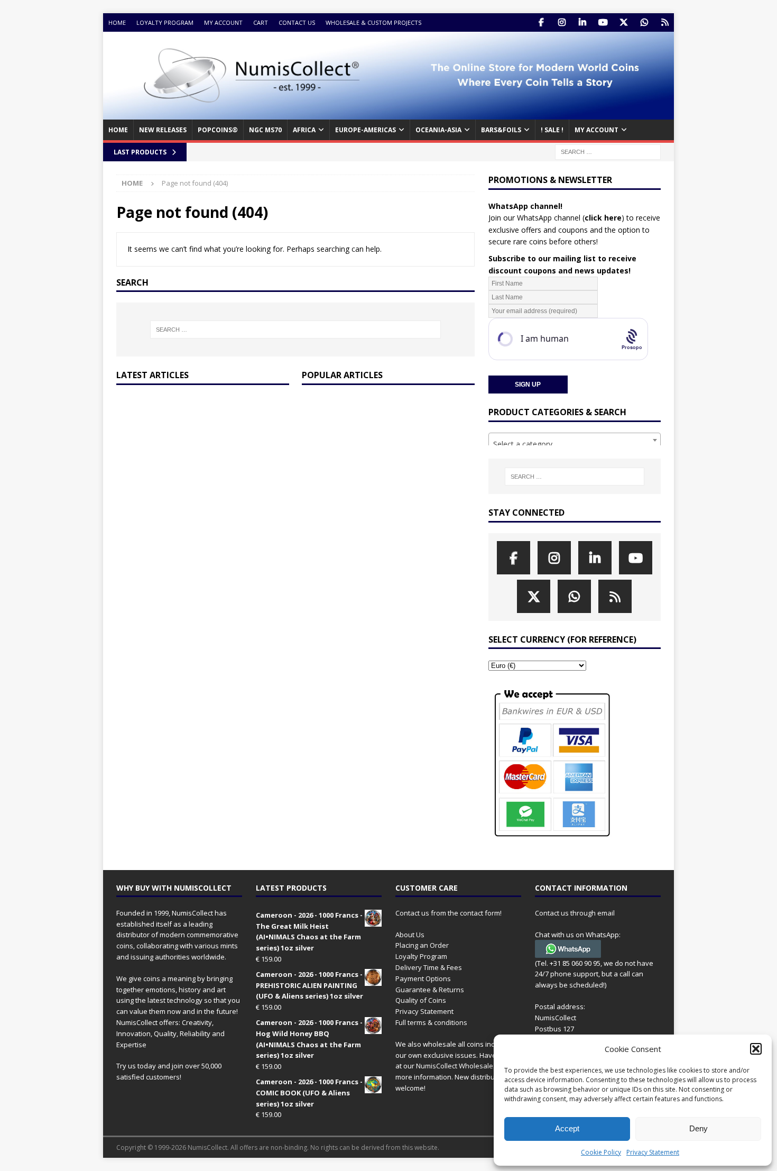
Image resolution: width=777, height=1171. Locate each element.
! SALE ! (552, 129)
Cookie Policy (601, 1152)
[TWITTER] (623, 22)
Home (117, 22)
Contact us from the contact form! (448, 913)
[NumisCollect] (388, 113)
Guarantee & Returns (429, 989)
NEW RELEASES (163, 129)
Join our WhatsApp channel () (556, 218)
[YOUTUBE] (603, 22)
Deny (698, 1128)
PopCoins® (218, 129)
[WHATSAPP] (644, 22)
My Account (223, 22)
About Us (409, 934)
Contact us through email (575, 913)
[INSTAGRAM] (561, 22)
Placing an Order (422, 945)
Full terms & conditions (431, 1022)
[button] (756, 1049)
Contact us (297, 22)
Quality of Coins (420, 1000)
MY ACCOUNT (596, 129)
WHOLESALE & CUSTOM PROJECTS (373, 22)
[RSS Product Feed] (664, 22)
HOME (118, 129)
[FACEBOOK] (541, 22)
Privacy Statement (652, 1152)
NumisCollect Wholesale (454, 1066)
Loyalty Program (164, 22)
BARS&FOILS (501, 129)
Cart (260, 22)
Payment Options (423, 978)
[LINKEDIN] (582, 22)
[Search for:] (608, 151)
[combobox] (574, 440)
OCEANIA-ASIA (438, 129)
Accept (567, 1128)
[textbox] (574, 444)
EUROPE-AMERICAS (365, 129)
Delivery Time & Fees (428, 967)
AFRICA (304, 129)
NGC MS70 (265, 129)
